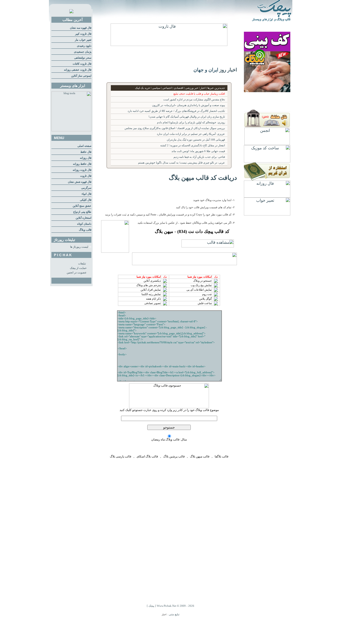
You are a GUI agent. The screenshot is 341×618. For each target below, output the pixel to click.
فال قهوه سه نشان (80, 27)
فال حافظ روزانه (82, 164)
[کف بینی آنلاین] (267, 91)
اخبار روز (228, 69)
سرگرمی (86, 188)
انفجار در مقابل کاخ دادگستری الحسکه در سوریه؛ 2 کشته (192, 145)
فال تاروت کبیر (83, 33)
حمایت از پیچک (78, 268)
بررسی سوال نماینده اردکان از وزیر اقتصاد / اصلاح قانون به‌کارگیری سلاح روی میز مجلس (175, 128)
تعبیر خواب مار (83, 39)
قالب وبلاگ (85, 229)
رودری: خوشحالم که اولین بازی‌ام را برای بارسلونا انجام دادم (191, 122)
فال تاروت (85, 176)
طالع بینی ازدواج (82, 211)
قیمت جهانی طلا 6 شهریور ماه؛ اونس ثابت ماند (198, 151)
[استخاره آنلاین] (267, 179)
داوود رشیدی (84, 45)
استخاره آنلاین (83, 217)
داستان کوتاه (84, 223)
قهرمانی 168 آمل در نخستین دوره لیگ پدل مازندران (196, 139)
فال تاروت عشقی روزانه (77, 69)
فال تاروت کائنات (82, 63)
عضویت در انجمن (77, 272)
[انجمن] (267, 144)
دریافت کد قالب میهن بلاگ (203, 177)
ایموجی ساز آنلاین (81, 75)
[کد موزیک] (267, 161)
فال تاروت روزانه (82, 170)
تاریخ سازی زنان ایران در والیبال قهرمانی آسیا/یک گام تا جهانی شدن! (187, 116)
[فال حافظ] (267, 126)
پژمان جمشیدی (82, 51)
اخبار (164, 614)
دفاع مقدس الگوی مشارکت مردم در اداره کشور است (194, 99)
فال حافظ (85, 152)
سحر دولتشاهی (82, 57)
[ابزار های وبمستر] (71, 130)
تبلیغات (82, 263)
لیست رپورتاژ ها (79, 246)
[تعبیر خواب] (267, 214)
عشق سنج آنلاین (82, 206)
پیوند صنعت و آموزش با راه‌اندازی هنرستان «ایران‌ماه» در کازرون (188, 105)
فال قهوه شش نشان (79, 182)
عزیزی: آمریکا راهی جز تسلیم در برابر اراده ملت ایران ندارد (191, 134)
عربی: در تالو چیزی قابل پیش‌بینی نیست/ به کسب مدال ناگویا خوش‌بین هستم (181, 162)
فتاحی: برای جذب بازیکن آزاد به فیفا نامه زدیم (199, 157)
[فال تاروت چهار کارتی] (169, 44)
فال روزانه (85, 158)
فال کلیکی (85, 200)
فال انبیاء (86, 194)
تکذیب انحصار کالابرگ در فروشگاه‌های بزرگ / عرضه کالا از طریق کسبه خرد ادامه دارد (176, 111)
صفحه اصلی (84, 146)
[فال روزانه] (267, 196)
